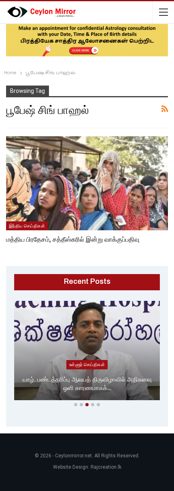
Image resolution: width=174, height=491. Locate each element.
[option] (87, 352)
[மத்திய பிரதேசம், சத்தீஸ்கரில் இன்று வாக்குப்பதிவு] (87, 183)
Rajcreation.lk (106, 467)
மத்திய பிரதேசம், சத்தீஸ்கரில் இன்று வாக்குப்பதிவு (72, 239)
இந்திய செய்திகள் (27, 225)
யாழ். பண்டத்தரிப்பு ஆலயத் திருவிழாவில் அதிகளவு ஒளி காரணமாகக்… (87, 384)
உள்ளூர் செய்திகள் (87, 364)
